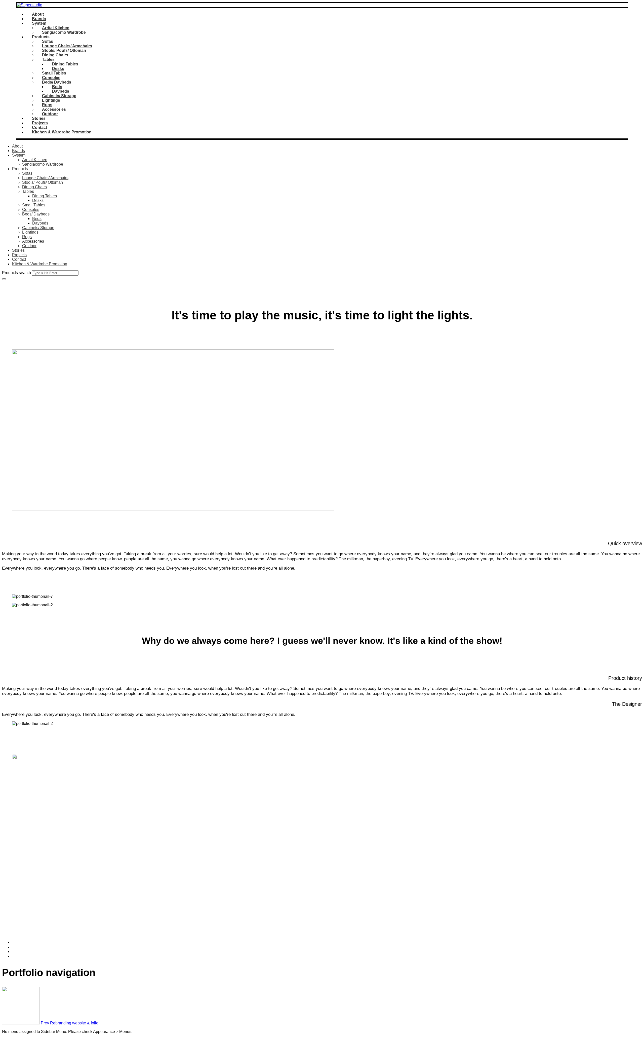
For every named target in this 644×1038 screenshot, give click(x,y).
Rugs (47, 105)
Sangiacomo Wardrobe (64, 32)
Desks (58, 68)
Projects (40, 123)
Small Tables (54, 73)
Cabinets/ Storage (59, 96)
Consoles (51, 78)
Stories (39, 118)
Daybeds (60, 91)
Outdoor (50, 114)
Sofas (47, 41)
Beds (57, 87)
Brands (39, 19)
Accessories (54, 109)
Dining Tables (65, 64)
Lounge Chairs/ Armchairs (67, 46)
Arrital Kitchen (55, 28)
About (38, 14)
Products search (16, 273)
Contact (39, 127)
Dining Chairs (55, 55)
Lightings (51, 100)
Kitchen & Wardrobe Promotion (62, 132)
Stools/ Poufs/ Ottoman (64, 50)
